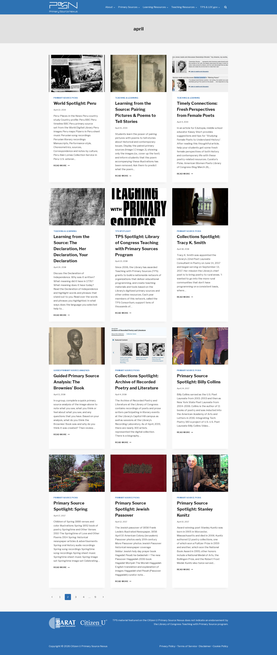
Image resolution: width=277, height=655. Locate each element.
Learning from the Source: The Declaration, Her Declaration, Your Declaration (71, 248)
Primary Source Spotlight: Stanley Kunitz (195, 509)
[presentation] (77, 73)
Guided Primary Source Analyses (71, 370)
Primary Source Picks (66, 98)
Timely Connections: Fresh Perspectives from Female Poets (197, 109)
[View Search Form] (225, 7)
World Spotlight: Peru (75, 103)
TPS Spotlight (123, 231)
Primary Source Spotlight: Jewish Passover (132, 509)
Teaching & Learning (126, 98)
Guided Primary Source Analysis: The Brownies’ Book (76, 381)
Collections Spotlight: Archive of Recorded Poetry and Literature (136, 381)
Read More (62, 165)
